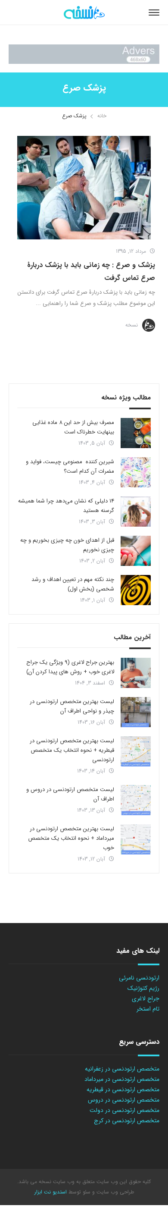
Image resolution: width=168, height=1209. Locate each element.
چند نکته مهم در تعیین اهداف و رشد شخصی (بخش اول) (72, 584)
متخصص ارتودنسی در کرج (126, 1120)
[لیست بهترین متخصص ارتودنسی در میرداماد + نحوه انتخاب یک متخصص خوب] (136, 839)
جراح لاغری (145, 998)
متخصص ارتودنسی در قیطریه (123, 1089)
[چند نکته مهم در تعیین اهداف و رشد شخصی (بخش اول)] (136, 590)
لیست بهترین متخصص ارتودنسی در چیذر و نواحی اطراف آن (72, 706)
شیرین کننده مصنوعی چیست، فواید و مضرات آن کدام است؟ (70, 466)
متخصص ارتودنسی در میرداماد (121, 1079)
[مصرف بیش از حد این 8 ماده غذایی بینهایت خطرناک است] (136, 433)
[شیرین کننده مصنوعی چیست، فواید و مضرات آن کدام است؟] (136, 472)
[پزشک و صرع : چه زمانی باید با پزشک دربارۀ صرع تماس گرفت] (84, 187)
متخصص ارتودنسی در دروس (123, 1100)
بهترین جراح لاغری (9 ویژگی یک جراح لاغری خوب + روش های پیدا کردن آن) (70, 667)
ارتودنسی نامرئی (139, 978)
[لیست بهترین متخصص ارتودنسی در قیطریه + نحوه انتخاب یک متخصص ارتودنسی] (136, 751)
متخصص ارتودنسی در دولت (124, 1110)
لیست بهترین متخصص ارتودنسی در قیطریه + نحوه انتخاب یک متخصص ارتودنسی (72, 750)
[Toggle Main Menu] (154, 12)
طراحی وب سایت (114, 1192)
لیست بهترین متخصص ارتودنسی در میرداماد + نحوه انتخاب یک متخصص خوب (71, 838)
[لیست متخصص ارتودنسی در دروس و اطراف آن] (136, 800)
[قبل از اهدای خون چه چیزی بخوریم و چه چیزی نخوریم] (136, 551)
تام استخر (148, 1009)
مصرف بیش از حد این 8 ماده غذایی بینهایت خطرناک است (73, 427)
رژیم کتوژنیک (143, 988)
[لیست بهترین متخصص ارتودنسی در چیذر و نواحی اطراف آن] (136, 712)
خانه (101, 116)
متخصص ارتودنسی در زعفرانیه (122, 1069)
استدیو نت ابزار (50, 1192)
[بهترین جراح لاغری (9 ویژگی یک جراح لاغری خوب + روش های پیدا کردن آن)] (136, 673)
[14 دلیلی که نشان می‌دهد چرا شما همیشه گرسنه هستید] (136, 511)
